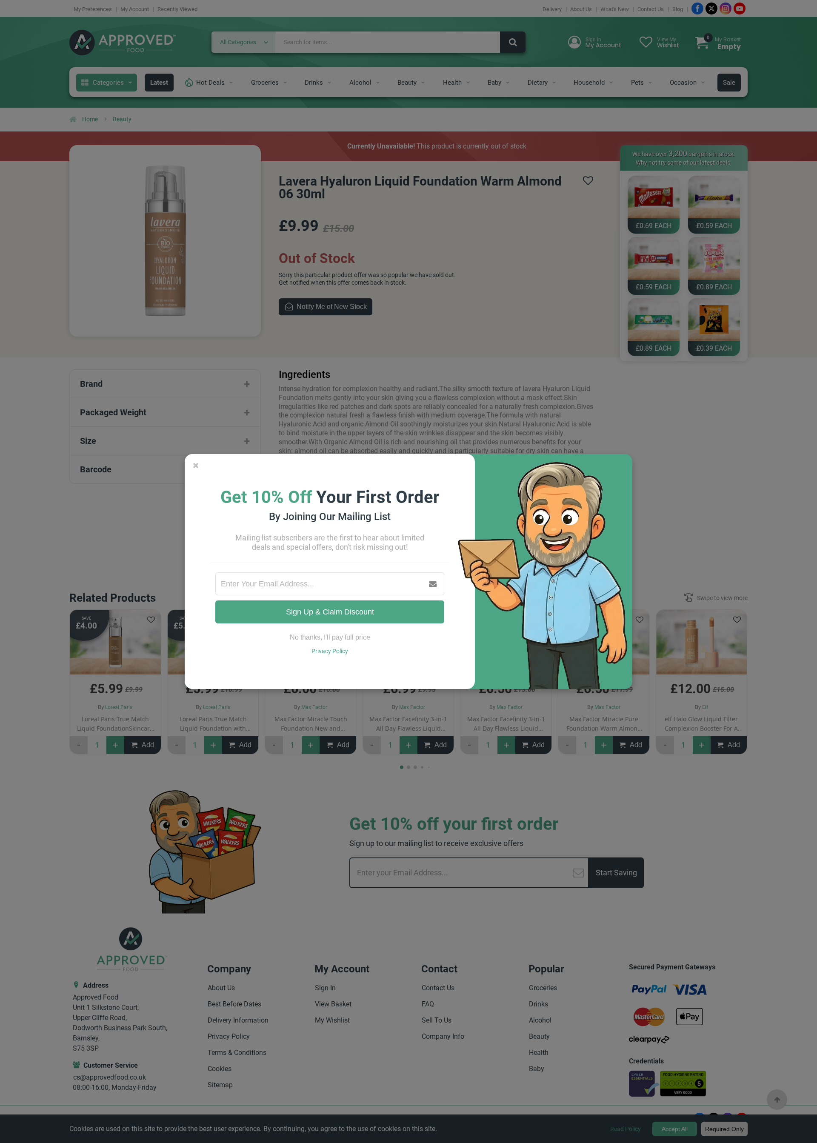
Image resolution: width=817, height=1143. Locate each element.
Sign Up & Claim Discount (330, 612)
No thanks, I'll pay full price (330, 637)
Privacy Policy (329, 651)
